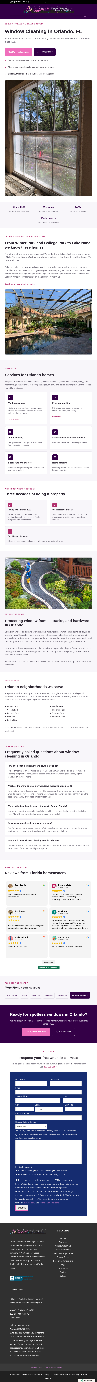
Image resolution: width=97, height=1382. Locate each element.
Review (63, 1272)
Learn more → (13, 419)
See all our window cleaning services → (21, 284)
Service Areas (63, 1257)
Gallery (63, 1276)
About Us (63, 1242)
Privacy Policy (29, 1202)
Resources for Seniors (63, 1261)
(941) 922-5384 (23, 1329)
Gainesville (62, 995)
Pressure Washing (63, 1249)
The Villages (12, 995)
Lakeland (49, 995)
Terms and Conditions (49, 1202)
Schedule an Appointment (63, 1253)
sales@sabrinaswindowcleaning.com (26, 1302)
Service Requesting (23, 1167)
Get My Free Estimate (18, 52)
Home (63, 1238)
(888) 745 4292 (23, 1325)
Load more (48, 962)
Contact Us (63, 1268)
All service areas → (80, 995)
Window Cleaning (63, 1246)
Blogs (63, 1264)
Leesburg (36, 995)
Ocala (24, 995)
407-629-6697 (46, 52)
